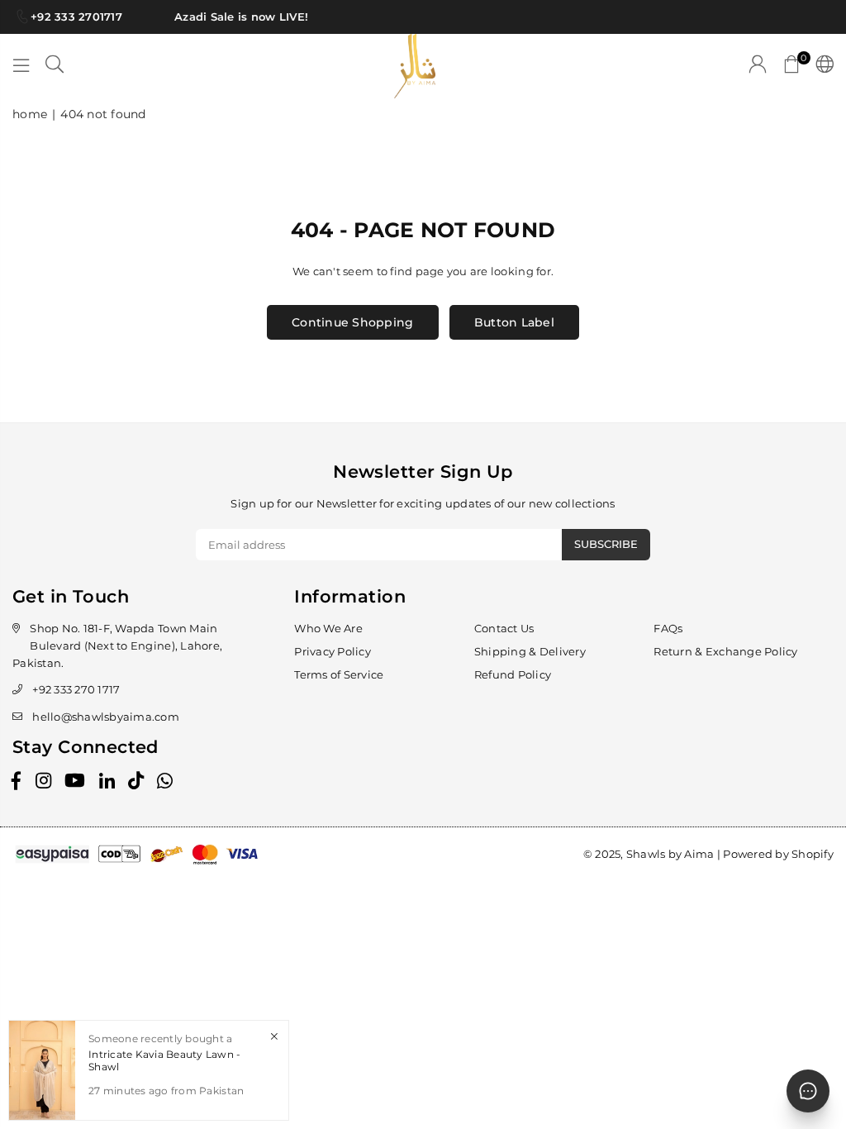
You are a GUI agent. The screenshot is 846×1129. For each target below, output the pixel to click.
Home (29, 114)
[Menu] (21, 66)
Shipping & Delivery (530, 651)
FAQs (668, 628)
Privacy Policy (332, 651)
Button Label (514, 322)
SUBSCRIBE (606, 543)
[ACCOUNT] (757, 66)
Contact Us (504, 628)
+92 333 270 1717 (76, 689)
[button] (791, 66)
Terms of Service (338, 674)
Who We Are (328, 628)
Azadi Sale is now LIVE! (237, 16)
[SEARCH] (54, 66)
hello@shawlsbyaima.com (105, 716)
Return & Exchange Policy (725, 651)
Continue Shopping (352, 322)
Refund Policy (512, 674)
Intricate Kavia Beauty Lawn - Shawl (164, 1060)
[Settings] (821, 66)
